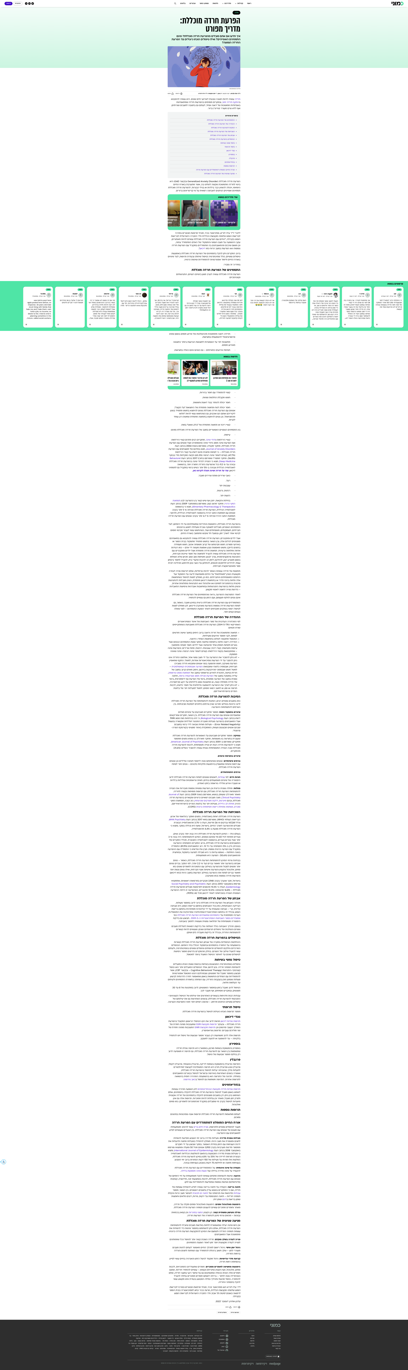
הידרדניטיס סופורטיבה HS (149, 1338)
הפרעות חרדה (235, 1312)
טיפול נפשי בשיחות (227, 143)
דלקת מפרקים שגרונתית (206, 801)
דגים (224, 1199)
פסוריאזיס (163, 1348)
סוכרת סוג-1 (193, 1346)
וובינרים (193, 3)
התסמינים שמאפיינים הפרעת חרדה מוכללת (198, 915)
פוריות (157, 1348)
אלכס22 (106, 294)
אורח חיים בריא (201, 1127)
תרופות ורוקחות (173, 1351)
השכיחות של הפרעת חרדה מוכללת (221, 132)
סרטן (166, 1346)
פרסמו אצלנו (276, 1336)
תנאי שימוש (277, 1341)
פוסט (399, 289)
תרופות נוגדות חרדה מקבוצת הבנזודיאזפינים (219, 1089)
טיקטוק (222, 1343)
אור (235, 294)
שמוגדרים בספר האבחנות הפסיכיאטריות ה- (215, 918)
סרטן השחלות (140, 1346)
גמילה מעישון (179, 1338)
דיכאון (202, 249)
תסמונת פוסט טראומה (179, 673)
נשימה (150, 1343)
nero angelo (328, 294)
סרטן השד (177, 1346)
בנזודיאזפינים (230, 162)
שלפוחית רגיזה (184, 1351)
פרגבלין (232, 158)
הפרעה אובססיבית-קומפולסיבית (187, 667)
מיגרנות (222, 801)
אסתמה (229, 807)
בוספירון (232, 155)
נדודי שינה (211, 440)
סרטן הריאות (149, 1346)
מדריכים (228, 3)
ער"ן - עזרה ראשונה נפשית (184, 1348)
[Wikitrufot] (247, 1364)
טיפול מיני (165, 1341)
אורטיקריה (183, 1336)
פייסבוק (222, 1336)
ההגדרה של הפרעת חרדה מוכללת (221, 124)
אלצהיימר (190, 1336)
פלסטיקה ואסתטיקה (167, 1336)
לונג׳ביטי (165, 1351)
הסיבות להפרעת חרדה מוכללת (223, 128)
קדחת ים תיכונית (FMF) (146, 1348)
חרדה (237, 99)
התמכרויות (194, 1341)
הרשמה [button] (8, 3)
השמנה (188, 1341)
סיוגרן (170, 1346)
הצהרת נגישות (276, 1346)
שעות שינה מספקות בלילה (194, 1171)
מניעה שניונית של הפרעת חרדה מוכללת (219, 174)
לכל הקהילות (198, 1336)
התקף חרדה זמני (230, 102)
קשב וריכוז (193, 1351)
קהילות (240, 3)
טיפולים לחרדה (222, 1312)
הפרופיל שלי (221, 1350)
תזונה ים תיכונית (200, 1193)
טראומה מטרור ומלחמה (154, 1341)
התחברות (18, 3)
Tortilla (43, 294)
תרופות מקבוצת (206, 1024)
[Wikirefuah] (261, 1364)
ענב (395, 294)
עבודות (221, 777)
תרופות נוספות (229, 166)
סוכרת (237, 807)
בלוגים (183, 3)
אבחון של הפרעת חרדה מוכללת (222, 135)
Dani (203, 294)
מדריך (236, 12)
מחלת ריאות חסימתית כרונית (210, 807)
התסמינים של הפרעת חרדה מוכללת (221, 120)
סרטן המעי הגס (158, 1346)
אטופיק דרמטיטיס (145, 1336)
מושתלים (187, 1343)
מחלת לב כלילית (226, 804)
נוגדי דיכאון (231, 151)
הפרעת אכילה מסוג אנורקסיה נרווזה (196, 676)
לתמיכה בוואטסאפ (271, 1356)
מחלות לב (180, 1343)
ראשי (249, 3)
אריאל (171, 294)
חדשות (215, 3)
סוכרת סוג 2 (185, 1346)
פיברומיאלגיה (171, 1348)
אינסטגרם (222, 1339)
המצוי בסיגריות (196, 1213)
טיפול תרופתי (230, 147)
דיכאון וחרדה (162, 1338)
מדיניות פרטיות (276, 1343)
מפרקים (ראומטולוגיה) (159, 1343)
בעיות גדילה (187, 1338)
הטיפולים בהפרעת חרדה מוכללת (222, 139)
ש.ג (299, 294)
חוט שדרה (172, 1341)
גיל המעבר (170, 1338)
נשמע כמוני (204, 3)
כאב (135, 1341)
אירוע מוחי (135, 1336)
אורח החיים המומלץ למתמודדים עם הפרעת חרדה (215, 170)
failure (266, 294)
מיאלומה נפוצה (171, 1343)
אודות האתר (276, 1338)
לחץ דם (193, 1343)
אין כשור (138, 294)
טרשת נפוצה (141, 1341)
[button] (3, 1162)
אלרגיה (177, 1336)
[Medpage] (274, 1363)
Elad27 (75, 294)
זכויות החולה (180, 1341)
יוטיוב (223, 1346)
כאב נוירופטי (190, 1080)
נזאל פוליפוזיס (142, 1343)
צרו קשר (277, 1348)
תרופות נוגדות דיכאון (230, 1021)
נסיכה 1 (361, 294)
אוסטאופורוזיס (156, 1336)
